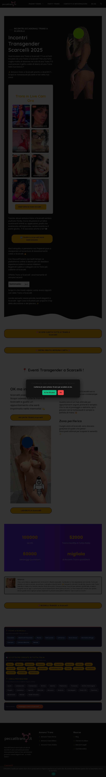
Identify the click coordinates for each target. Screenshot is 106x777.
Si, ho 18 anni (49, 392)
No (61, 392)
